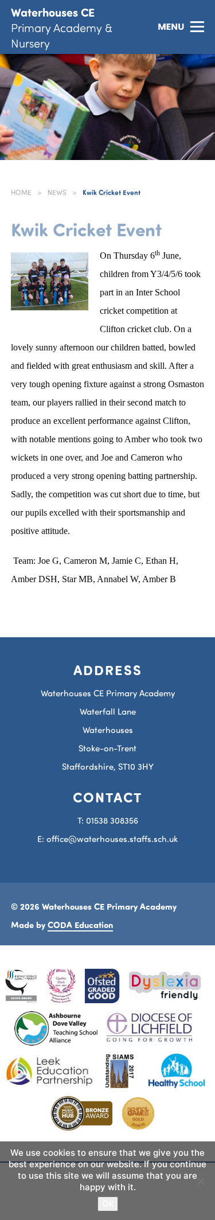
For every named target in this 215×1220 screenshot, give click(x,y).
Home (21, 192)
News (57, 192)
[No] (200, 1181)
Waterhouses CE (61, 27)
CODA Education (80, 924)
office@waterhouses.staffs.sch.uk (112, 838)
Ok (108, 1203)
